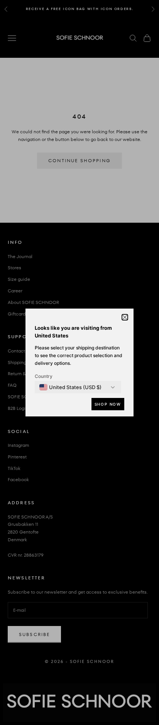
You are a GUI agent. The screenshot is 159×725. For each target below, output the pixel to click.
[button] (125, 317)
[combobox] (70, 387)
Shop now (108, 404)
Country (43, 376)
